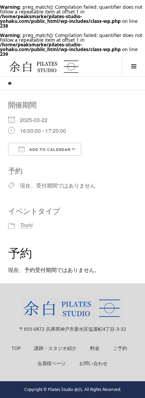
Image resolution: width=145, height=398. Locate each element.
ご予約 (120, 348)
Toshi (26, 225)
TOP (16, 348)
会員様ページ (51, 363)
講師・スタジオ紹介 (55, 348)
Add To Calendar (49, 150)
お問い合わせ (93, 363)
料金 (94, 348)
